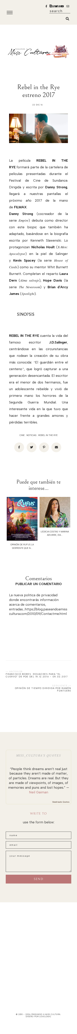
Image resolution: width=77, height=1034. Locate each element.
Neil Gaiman (38, 792)
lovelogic (45, 1016)
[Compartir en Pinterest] (44, 447)
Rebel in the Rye (48, 435)
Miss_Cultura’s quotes (38, 755)
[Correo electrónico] (56, 447)
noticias (31, 435)
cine (22, 435)
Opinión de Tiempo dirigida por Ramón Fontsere (43, 689)
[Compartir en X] (32, 447)
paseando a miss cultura (46, 1014)
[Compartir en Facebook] (19, 447)
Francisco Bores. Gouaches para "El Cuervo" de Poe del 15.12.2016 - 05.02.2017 (37, 675)
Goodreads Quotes (60, 802)
